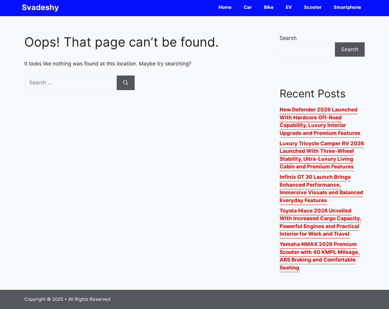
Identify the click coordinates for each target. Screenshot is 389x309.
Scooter (313, 7)
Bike (269, 7)
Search (288, 38)
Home (225, 7)
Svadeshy (40, 7)
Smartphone (347, 7)
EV (289, 7)
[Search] (126, 82)
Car (248, 7)
